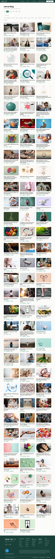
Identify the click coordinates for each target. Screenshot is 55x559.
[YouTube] (10, 544)
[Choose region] (15, 539)
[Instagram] (6, 544)
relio (19, 11)
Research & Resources (41, 1)
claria (10, 11)
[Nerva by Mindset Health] (4, 1)
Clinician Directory (20, 544)
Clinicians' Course (27, 544)
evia (13, 11)
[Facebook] (8, 544)
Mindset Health (47, 540)
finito (16, 11)
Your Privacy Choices (35, 557)
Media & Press (47, 543)
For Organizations (33, 1)
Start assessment (20, 541)
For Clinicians (28, 1)
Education (20, 542)
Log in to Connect (27, 542)
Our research (40, 541)
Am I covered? (21, 546)
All (4, 11)
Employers (33, 545)
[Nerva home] (9, 539)
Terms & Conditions (42, 557)
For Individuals (22, 1)
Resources (27, 546)
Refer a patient (50, 1)
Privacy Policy (48, 557)
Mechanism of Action (41, 543)
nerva (7, 11)
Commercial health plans (34, 542)
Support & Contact (46, 545)
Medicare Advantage (33, 544)
